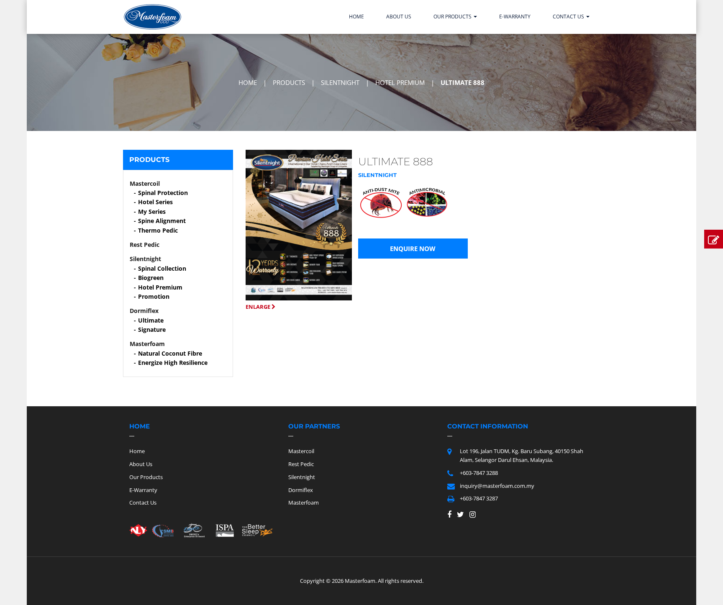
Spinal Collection (162, 268)
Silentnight (301, 477)
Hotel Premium (160, 287)
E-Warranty (515, 16)
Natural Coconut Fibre (170, 353)
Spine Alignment (162, 221)
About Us (398, 16)
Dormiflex (300, 490)
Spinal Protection (163, 193)
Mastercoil (301, 451)
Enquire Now (413, 248)
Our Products (453, 16)
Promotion (153, 296)
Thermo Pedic (158, 230)
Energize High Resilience (173, 363)
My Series (152, 211)
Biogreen (151, 278)
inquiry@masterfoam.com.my (497, 486)
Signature (152, 329)
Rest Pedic (301, 464)
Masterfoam (303, 502)
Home (356, 16)
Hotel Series (155, 202)
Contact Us (569, 16)
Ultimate (151, 320)
